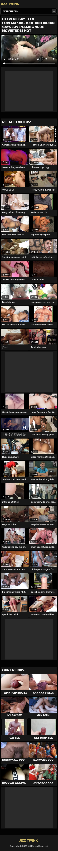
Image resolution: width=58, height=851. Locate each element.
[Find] (54, 11)
